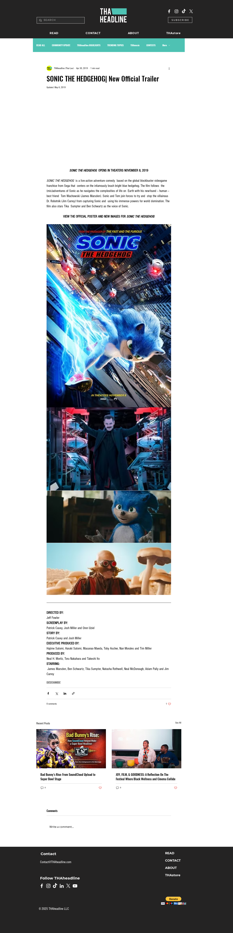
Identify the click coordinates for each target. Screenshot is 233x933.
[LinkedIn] (61, 886)
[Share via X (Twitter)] (56, 693)
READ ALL (40, 45)
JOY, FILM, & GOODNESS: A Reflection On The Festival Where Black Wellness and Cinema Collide (145, 776)
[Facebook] (169, 11)
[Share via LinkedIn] (65, 693)
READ (169, 853)
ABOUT (171, 868)
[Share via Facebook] (48, 693)
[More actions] (169, 68)
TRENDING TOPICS (115, 45)
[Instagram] (176, 11)
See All (178, 722)
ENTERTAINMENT (54, 682)
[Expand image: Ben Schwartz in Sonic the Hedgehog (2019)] (109, 315)
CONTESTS (151, 45)
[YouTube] (75, 886)
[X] (191, 11)
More (164, 45)
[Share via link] (73, 693)
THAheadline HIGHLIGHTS (88, 45)
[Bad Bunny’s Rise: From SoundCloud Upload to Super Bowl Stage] (71, 748)
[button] (180, 20)
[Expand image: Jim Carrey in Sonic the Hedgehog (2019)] (109, 449)
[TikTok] (183, 11)
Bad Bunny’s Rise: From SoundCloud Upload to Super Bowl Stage (67, 776)
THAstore (172, 875)
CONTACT (173, 860)
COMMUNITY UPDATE (61, 45)
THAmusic (135, 45)
